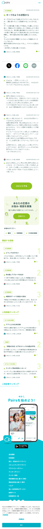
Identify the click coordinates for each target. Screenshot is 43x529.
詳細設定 (21, 519)
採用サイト (12, 492)
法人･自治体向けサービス (17, 489)
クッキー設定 (13, 475)
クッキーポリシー (14, 472)
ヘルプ (11, 486)
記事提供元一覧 (14, 496)
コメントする (21, 186)
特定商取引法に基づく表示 (17, 479)
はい (21, 525)
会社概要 (12, 454)
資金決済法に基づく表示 (17, 482)
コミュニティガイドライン (17, 465)
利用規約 (12, 458)
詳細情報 (5, 515)
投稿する (21, 216)
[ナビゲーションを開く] (38, 2)
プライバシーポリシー (16, 468)
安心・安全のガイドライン (17, 461)
